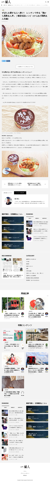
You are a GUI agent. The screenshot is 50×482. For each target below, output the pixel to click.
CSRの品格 (28, 270)
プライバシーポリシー (25, 473)
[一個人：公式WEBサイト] (6, 2)
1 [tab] (11, 270)
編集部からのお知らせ (31, 259)
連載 (41, 225)
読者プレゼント (29, 266)
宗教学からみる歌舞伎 (31, 275)
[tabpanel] (13, 268)
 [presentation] (47, 295)
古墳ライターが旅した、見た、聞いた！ (35, 273)
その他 (27, 261)
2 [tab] (12, 270)
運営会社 (25, 475)
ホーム (25, 471)
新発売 (27, 263)
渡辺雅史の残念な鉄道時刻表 (32, 277)
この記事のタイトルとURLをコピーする (25, 66)
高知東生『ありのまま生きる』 (33, 280)
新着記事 (41, 233)
